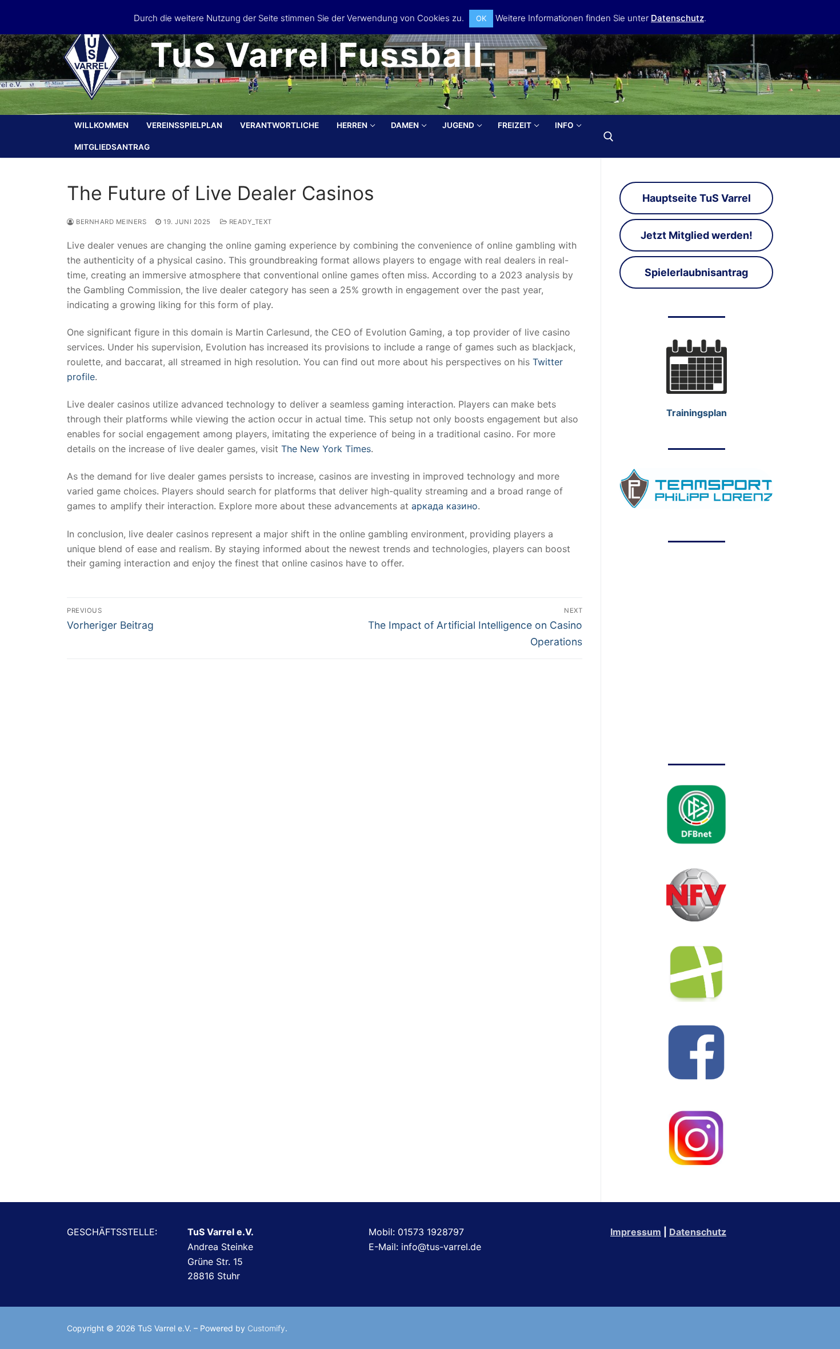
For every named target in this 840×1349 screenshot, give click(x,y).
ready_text (249, 222)
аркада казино (444, 506)
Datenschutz (697, 1232)
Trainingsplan (696, 412)
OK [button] (481, 18)
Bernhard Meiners (110, 222)
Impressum (635, 1232)
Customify (266, 1328)
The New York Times (326, 448)
